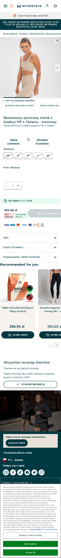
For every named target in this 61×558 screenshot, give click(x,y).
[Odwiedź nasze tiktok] (20, 472)
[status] (13, 185)
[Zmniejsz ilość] (7, 185)
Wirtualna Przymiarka (42, 142)
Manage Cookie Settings (30, 535)
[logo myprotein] (29, 6)
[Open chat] (41, 472)
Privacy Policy (35, 530)
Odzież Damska (36, 33)
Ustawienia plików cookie (18, 452)
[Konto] (47, 6)
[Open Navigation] (5, 6)
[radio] (8, 155)
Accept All (30, 552)
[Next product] (57, 345)
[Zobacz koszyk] (55, 6)
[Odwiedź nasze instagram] (6, 472)
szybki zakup (20, 335)
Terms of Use (51, 530)
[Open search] (12, 6)
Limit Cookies (30, 544)
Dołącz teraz (16, 443)
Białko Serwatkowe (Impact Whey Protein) (17, 309)
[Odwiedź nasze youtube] (27, 472)
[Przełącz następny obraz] (57, 67)
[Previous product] (51, 345)
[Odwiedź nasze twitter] (34, 472)
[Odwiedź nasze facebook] (13, 472)
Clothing (23, 33)
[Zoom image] (57, 40)
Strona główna (10, 33)
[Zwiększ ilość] (18, 185)
